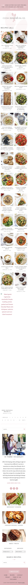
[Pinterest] (14, 488)
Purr (23, 582)
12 (13, 420)
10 (8, 420)
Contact (20, 575)
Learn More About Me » (14, 483)
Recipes (12, 575)
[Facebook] (11, 488)
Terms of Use (17, 577)
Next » (24, 420)
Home (5, 575)
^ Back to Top (14, 571)
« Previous (5, 417)
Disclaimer (13, 579)
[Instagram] (17, 488)
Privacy (7, 577)
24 (19, 420)
